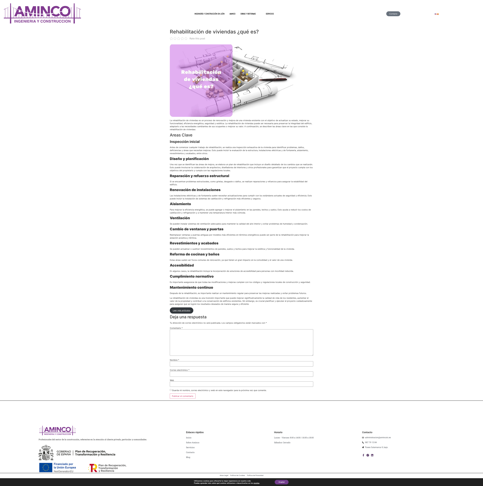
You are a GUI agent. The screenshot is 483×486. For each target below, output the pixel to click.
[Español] (438, 14)
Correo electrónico (179, 370)
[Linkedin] (372, 455)
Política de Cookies (237, 475)
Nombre (174, 360)
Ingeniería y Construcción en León (209, 13)
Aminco (232, 13)
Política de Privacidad (255, 475)
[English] (436, 14)
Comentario (176, 328)
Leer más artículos (181, 310)
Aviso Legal (224, 475)
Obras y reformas (248, 13)
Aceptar (281, 482)
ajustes (256, 483)
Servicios (270, 13)
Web (172, 380)
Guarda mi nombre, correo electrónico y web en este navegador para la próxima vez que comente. (219, 390)
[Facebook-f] (363, 455)
